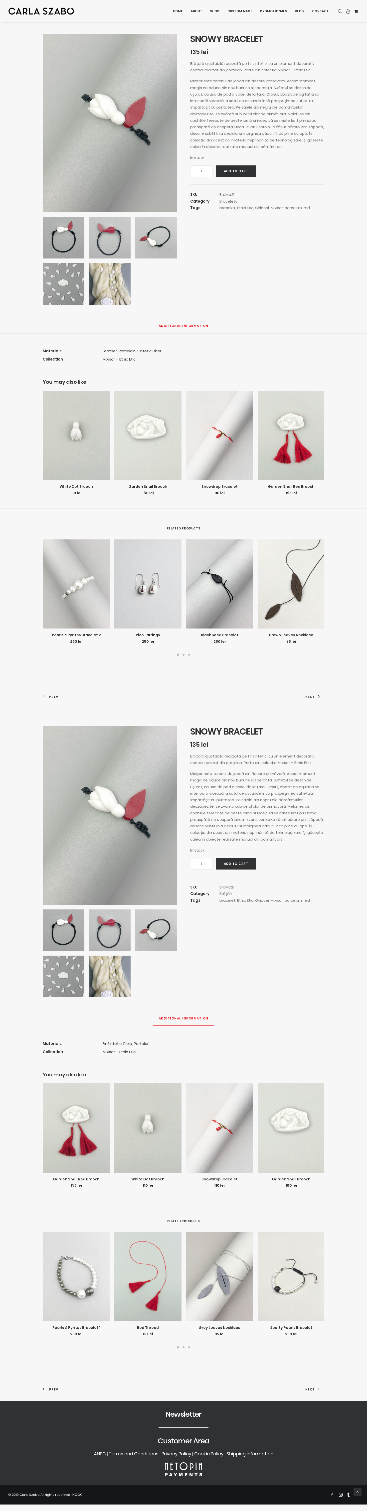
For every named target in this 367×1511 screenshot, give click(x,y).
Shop (214, 11)
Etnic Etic (245, 207)
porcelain (293, 207)
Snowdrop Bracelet (219, 486)
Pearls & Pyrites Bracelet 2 (76, 634)
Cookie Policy (208, 1454)
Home (178, 11)
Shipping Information (249, 1454)
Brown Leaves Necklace (291, 634)
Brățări (225, 893)
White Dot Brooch (76, 486)
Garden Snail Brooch (148, 486)
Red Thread (148, 1327)
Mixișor (277, 207)
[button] (341, 11)
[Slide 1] (178, 654)
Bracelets (228, 201)
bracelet (227, 207)
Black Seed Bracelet (219, 634)
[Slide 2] (183, 654)
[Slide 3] (189, 654)
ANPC (100, 1454)
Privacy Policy (176, 1454)
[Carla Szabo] (41, 11)
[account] (348, 11)
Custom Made (239, 11)
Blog (299, 11)
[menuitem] (178, 11)
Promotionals (273, 11)
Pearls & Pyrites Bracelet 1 (76, 1327)
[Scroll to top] (358, 1491)
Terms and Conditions (134, 1454)
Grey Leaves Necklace (219, 1327)
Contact (320, 11)
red (307, 207)
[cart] (355, 11)
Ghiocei (262, 207)
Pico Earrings (148, 634)
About (196, 11)
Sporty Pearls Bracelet (291, 1327)
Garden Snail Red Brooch (291, 486)
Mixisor (277, 900)
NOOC (77, 1494)
